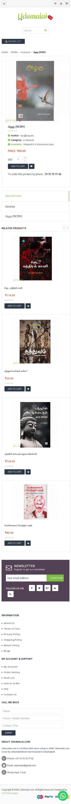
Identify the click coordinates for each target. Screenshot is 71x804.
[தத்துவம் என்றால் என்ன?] (35, 341)
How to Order (12, 683)
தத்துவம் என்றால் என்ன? (15, 371)
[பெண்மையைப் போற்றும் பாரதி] (35, 501)
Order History (12, 672)
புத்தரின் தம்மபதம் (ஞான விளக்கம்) (20, 453)
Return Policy (12, 645)
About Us (9, 623)
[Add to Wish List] (28, 306)
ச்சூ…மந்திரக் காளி (13, 287)
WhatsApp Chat (16, 772)
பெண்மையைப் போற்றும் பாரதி (18, 525)
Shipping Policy (13, 639)
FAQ (6, 688)
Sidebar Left (14, 41)
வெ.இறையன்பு (27, 135)
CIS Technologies (10, 793)
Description (13, 196)
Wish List (9, 677)
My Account (10, 666)
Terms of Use (12, 628)
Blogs (7, 650)
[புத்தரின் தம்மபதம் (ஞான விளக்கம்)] (35, 424)
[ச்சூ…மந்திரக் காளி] (35, 258)
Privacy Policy (12, 634)
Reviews (10, 206)
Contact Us (10, 694)
